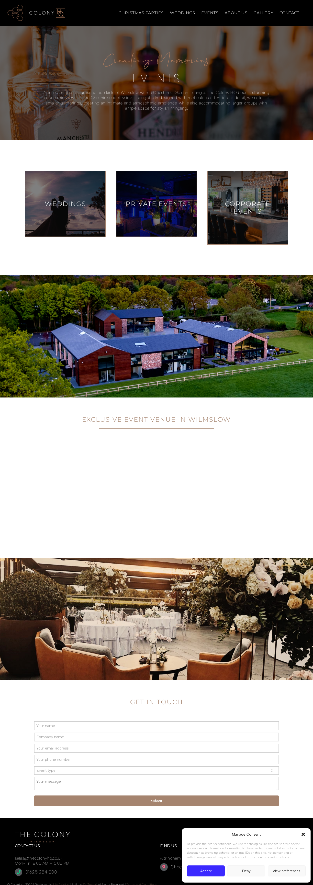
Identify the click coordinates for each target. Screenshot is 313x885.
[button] (303, 834)
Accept (206, 871)
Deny (246, 871)
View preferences (287, 871)
